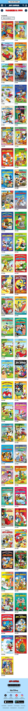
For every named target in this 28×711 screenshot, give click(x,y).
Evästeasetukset (6, 707)
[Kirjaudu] (26, 5)
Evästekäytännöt (13, 707)
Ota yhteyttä (4, 705)
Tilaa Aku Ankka (14, 1)
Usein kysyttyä (16, 705)
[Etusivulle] (14, 5)
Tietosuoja (23, 705)
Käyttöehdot (10, 705)
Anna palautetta (21, 707)
